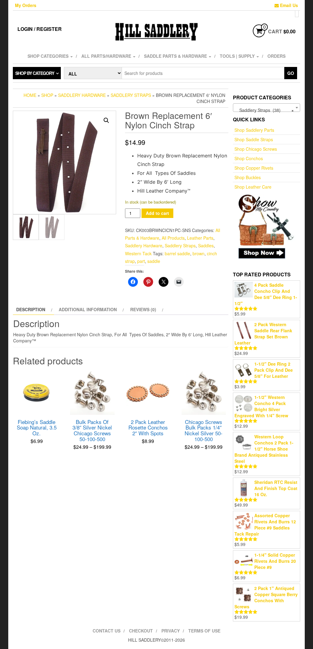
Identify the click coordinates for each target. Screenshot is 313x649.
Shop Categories (49, 56)
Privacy (170, 631)
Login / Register (39, 28)
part (141, 261)
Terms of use (204, 631)
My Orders (25, 5)
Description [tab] (30, 309)
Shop (47, 95)
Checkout (141, 631)
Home (30, 95)
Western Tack (138, 253)
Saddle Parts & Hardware (176, 56)
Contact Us (106, 631)
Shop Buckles (247, 177)
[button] (106, 120)
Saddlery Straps (131, 95)
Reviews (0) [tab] (143, 309)
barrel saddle (177, 253)
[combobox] (266, 107)
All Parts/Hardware (106, 56)
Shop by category (34, 73)
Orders (276, 56)
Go (290, 73)
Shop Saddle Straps (253, 139)
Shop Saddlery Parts (254, 130)
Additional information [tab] (88, 309)
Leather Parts (200, 238)
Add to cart (157, 213)
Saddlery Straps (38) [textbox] (265, 110)
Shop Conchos (248, 158)
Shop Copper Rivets (253, 168)
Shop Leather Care (252, 187)
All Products (173, 238)
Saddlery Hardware (82, 95)
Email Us (288, 5)
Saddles (206, 245)
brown (198, 253)
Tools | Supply (238, 56)
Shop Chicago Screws (255, 149)
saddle (153, 261)
